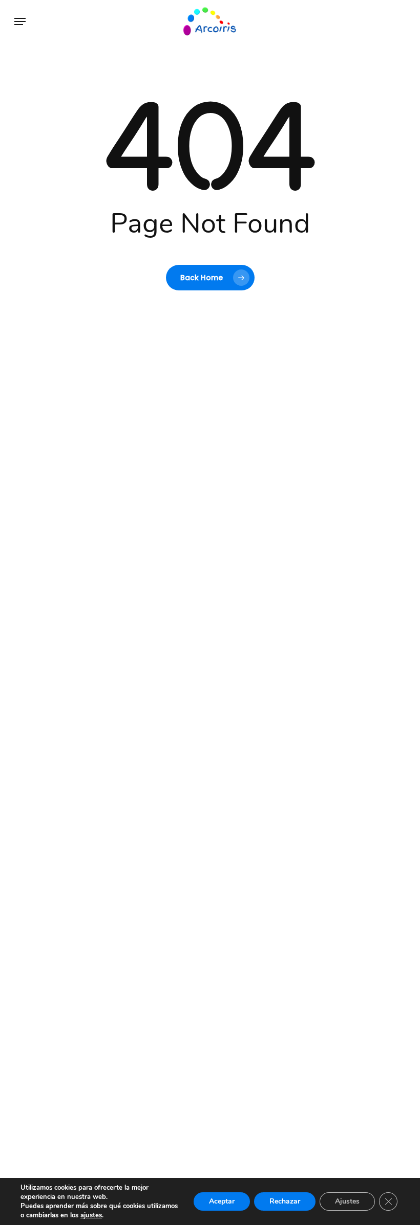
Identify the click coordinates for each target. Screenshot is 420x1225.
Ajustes (347, 1201)
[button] (20, 21)
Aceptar (222, 1201)
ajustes (91, 1215)
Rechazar (284, 1201)
